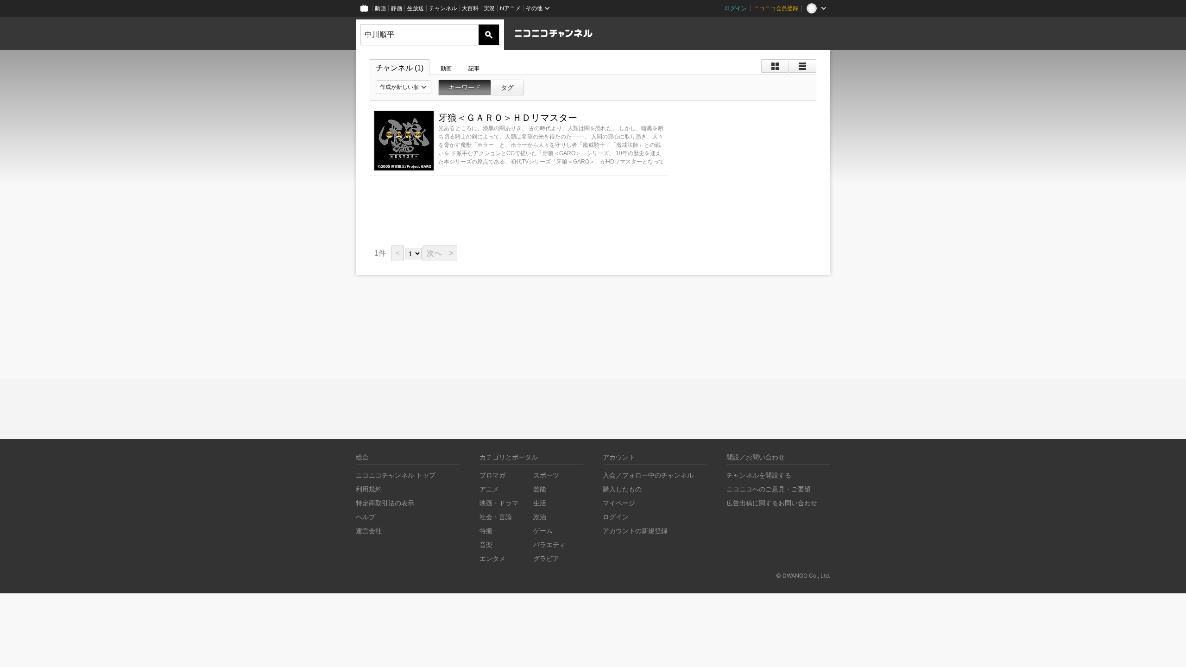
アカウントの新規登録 (635, 531)
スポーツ (546, 475)
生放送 (415, 8)
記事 (473, 68)
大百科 (470, 8)
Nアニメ (510, 8)
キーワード (464, 87)
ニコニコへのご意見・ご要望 (768, 489)
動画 (380, 8)
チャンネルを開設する (758, 475)
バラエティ (549, 544)
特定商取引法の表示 (385, 503)
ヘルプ (365, 517)
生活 (539, 503)
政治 (539, 517)
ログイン (736, 8)
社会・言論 (495, 517)
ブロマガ (492, 475)
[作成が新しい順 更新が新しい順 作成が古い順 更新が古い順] (403, 87)
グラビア (546, 558)
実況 (489, 8)
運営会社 (369, 531)
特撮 (485, 531)
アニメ (489, 489)
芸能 (539, 489)
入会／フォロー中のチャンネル (648, 475)
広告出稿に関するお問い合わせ (771, 503)
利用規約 (369, 489)
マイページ (619, 503)
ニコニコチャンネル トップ (395, 475)
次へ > (440, 253)
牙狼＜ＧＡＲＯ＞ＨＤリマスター (507, 118)
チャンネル (443, 8)
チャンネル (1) (399, 68)
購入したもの (622, 489)
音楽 (485, 544)
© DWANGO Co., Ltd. (803, 575)
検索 (489, 35)
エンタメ (492, 558)
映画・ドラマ (498, 503)
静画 (396, 8)
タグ (507, 87)
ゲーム (543, 531)
